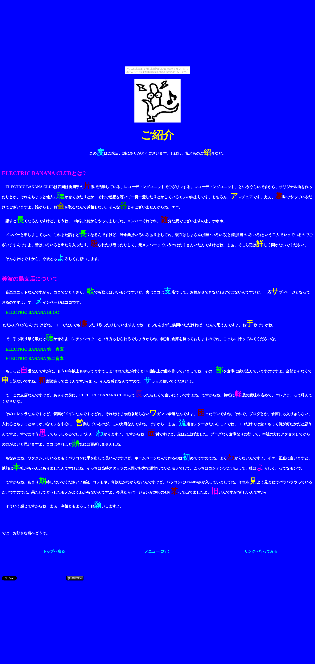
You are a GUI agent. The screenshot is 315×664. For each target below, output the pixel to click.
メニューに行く (157, 551)
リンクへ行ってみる (261, 551)
